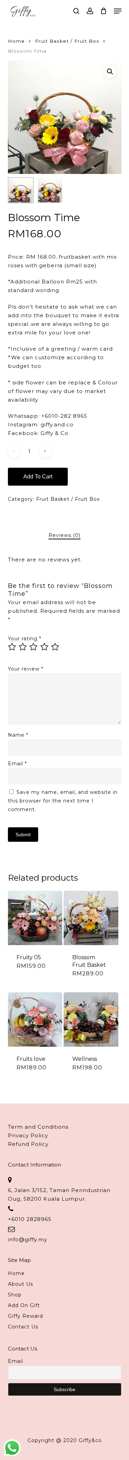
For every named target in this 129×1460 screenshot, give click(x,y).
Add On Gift (24, 1305)
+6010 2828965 (30, 1219)
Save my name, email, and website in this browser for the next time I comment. (63, 800)
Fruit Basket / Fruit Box (67, 41)
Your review (25, 669)
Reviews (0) (64, 535)
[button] (117, 11)
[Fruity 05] (35, 918)
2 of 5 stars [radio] (23, 647)
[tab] (64, 535)
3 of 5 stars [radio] (33, 647)
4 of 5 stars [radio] (44, 647)
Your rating (24, 638)
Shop (15, 1295)
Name (18, 735)
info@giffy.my (27, 1239)
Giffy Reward (25, 1316)
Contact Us (23, 1327)
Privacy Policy (28, 1135)
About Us (20, 1284)
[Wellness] (91, 1019)
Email (17, 763)
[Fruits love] (35, 1019)
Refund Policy (28, 1144)
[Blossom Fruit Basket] (91, 918)
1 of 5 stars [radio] (12, 647)
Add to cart (37, 476)
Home (16, 41)
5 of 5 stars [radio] (55, 647)
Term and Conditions (38, 1127)
